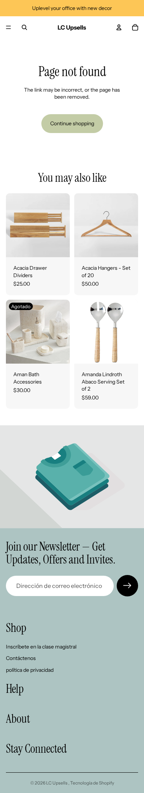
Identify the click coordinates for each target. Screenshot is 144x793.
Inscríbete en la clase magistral (41, 646)
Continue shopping (72, 123)
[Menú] (8, 27)
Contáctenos (21, 658)
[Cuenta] (119, 27)
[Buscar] (24, 27)
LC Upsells (57, 783)
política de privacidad (30, 670)
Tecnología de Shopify (92, 783)
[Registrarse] (127, 585)
